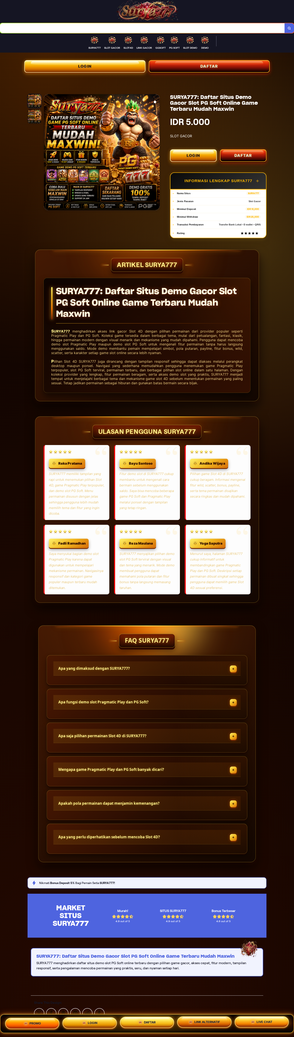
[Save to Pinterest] (75, 1013)
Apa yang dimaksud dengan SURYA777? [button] (94, 668)
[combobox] (142, 28)
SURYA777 (60, 331)
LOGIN (85, 66)
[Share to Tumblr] (99, 1013)
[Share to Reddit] (87, 1013)
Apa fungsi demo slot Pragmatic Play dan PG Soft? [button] (103, 702)
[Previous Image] (47, 153)
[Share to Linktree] (63, 1013)
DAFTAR (209, 66)
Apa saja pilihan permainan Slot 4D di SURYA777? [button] (102, 735)
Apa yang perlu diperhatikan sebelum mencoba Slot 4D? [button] (109, 836)
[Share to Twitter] (39, 1013)
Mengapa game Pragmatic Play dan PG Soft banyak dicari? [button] (111, 769)
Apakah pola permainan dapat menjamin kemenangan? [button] (108, 803)
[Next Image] (156, 153)
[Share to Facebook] (51, 1013)
